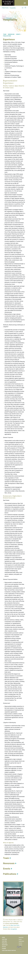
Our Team (4, 939)
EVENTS (18, 34)
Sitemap (4, 948)
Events (20, 939)
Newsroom (21, 937)
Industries (5, 945)
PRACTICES (5, 8)
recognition (14, 929)
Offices (4, 946)
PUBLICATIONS (7, 36)
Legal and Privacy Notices (9, 950)
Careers (20, 943)
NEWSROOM (11, 34)
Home (3, 937)
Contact (20, 944)
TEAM (4, 34)
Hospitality (13, 8)
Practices (4, 943)
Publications (21, 941)
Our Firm (4, 941)
